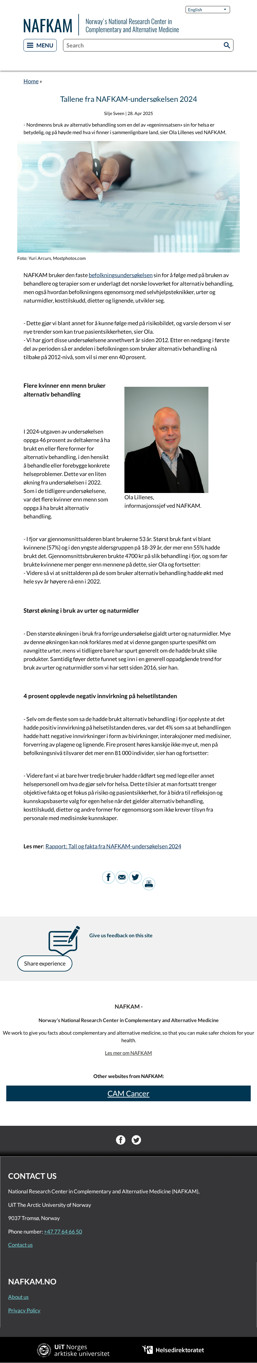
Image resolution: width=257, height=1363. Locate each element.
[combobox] (148, 45)
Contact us (20, 1244)
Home (31, 81)
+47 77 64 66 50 (63, 1231)
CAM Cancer (128, 1093)
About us (18, 1297)
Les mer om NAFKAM (128, 1053)
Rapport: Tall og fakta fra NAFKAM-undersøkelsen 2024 (113, 846)
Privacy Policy (24, 1310)
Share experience (45, 963)
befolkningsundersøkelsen (121, 274)
